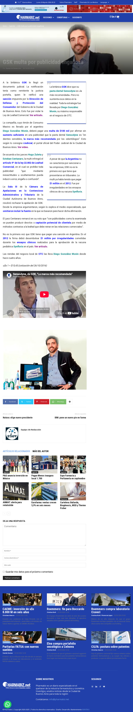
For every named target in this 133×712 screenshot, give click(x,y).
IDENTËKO (85, 709)
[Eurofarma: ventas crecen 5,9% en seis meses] (44, 491)
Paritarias (6, 642)
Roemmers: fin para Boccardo (65, 609)
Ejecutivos (51, 604)
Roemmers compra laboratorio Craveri (110, 610)
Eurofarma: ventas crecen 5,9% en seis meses (43, 504)
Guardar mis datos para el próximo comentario (29, 571)
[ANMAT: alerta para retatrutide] (16, 491)
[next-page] (8, 513)
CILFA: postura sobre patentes (110, 647)
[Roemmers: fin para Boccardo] (66, 599)
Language (103, 2)
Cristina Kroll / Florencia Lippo (101, 615)
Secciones (47, 17)
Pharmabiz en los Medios (89, 2)
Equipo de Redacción (13, 68)
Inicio (5, 26)
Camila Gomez (8, 653)
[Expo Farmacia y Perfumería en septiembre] (73, 464)
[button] (7, 704)
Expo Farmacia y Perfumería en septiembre (72, 477)
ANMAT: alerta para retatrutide (12, 504)
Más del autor (41, 451)
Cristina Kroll (51, 612)
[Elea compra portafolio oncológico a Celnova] (66, 634)
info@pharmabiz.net (59, 699)
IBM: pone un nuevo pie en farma (70, 417)
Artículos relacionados (16, 451)
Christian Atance (8, 615)
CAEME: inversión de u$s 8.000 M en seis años (18, 610)
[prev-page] (4, 513)
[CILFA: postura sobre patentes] (110, 637)
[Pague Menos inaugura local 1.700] (44, 464)
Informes (95, 604)
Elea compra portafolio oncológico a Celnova (61, 645)
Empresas (64, 499)
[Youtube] (118, 16)
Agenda (12, 26)
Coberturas (62, 17)
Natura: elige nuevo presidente (17, 417)
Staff (75, 2)
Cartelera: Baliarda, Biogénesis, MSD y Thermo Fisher (73, 505)
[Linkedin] (113, 16)
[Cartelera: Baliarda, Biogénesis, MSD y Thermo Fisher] (73, 491)
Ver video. (23, 147)
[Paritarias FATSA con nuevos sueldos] (22, 637)
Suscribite (77, 17)
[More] (69, 401)
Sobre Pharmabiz (66, 2)
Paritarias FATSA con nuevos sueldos (21, 648)
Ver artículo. (36, 115)
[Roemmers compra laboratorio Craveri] (110, 599)
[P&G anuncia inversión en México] (16, 464)
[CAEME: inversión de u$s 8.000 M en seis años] (22, 599)
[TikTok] (116, 16)
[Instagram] (111, 16)
